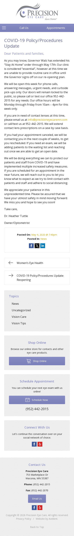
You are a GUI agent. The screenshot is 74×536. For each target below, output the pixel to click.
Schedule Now (39, 400)
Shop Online (39, 361)
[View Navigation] (5, 28)
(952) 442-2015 (41, 484)
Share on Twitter (37, 245)
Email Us (37, 498)
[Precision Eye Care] (37, 11)
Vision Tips (19, 323)
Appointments (56, 28)
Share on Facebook (31, 245)
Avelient (53, 518)
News (43, 238)
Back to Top (37, 527)
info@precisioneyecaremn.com (47, 120)
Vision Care (19, 317)
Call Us (24, 28)
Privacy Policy (23, 518)
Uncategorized (21, 310)
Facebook (34, 444)
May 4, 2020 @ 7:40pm (44, 234)
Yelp (40, 444)
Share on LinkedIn (42, 245)
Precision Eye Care (36, 515)
